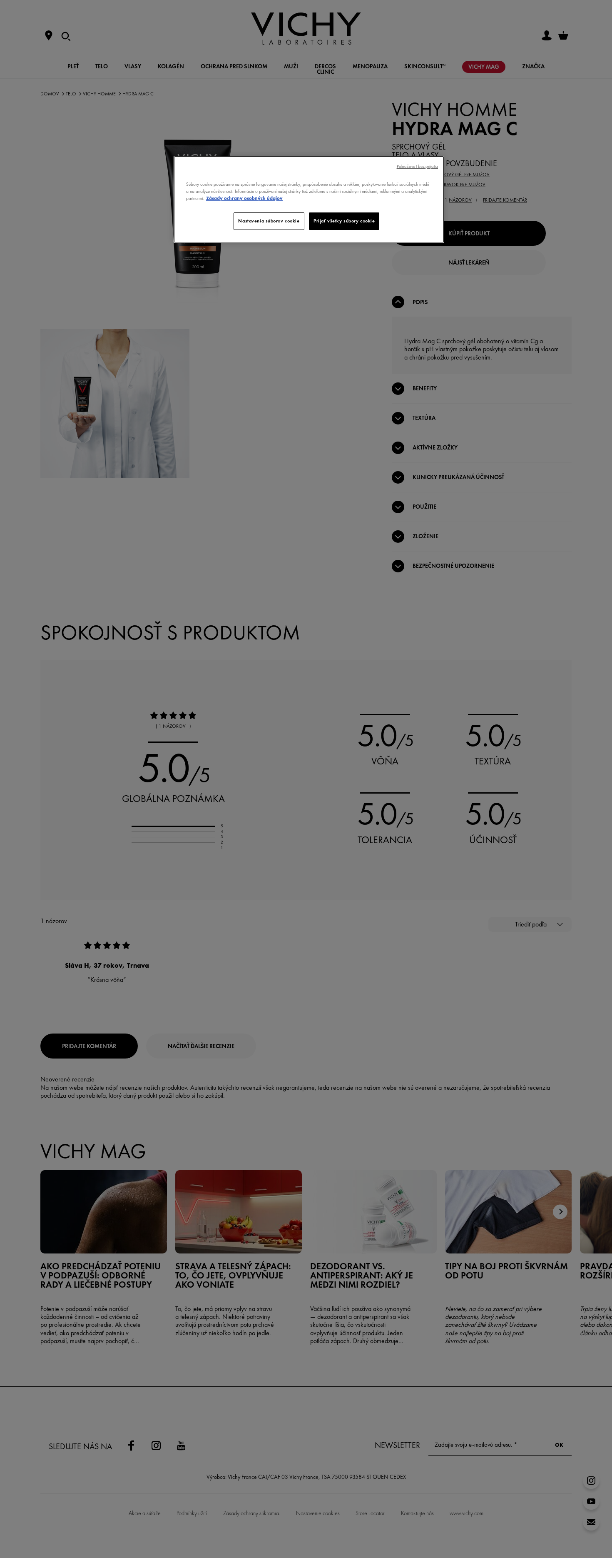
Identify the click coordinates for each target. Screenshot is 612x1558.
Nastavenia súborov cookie (268, 221)
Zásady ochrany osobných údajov (244, 198)
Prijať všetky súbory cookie (344, 221)
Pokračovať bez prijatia (417, 166)
